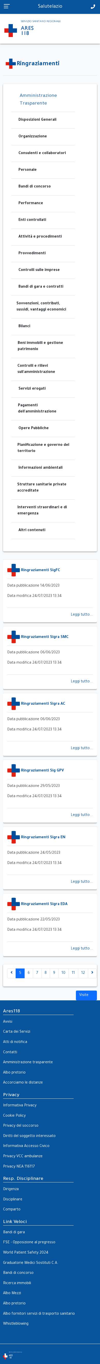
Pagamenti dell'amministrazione (37, 409)
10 (63, 973)
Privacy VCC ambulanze (23, 1157)
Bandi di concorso (34, 187)
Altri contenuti (31, 531)
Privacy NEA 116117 (19, 1167)
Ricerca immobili (17, 1284)
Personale (27, 170)
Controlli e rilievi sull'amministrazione (36, 369)
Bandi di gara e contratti (40, 287)
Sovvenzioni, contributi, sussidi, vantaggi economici (41, 307)
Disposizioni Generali (37, 120)
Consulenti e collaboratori (42, 154)
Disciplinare (12, 1200)
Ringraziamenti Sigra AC (43, 704)
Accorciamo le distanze (23, 1083)
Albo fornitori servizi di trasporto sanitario (39, 1314)
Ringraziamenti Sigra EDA (44, 904)
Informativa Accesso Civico (26, 1146)
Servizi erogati (32, 389)
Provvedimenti (32, 254)
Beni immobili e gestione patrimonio (40, 346)
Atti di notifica (15, 1042)
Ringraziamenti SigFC (40, 571)
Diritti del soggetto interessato (29, 1136)
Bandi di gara (14, 1233)
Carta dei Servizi (16, 1032)
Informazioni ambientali (40, 468)
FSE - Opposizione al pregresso (29, 1243)
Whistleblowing (15, 1324)
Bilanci (24, 327)
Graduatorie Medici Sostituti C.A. (30, 1263)
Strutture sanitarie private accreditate (41, 488)
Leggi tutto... (82, 615)
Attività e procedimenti (40, 237)
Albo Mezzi (12, 1294)
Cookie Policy (14, 1116)
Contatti (10, 1053)
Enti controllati (32, 220)
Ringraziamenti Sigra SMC (44, 637)
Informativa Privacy (19, 1106)
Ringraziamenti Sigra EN (43, 838)
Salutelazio (50, 7)
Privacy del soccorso (20, 1126)
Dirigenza (11, 1190)
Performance (30, 204)
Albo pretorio (14, 1073)
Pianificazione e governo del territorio (43, 448)
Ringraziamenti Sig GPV (42, 771)
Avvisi (7, 1022)
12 (83, 973)
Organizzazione (32, 137)
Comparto (12, 1210)
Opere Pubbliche (33, 429)
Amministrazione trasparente (28, 1063)
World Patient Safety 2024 (25, 1253)
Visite (84, 995)
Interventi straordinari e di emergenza (42, 511)
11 (73, 973)
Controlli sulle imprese (39, 270)
